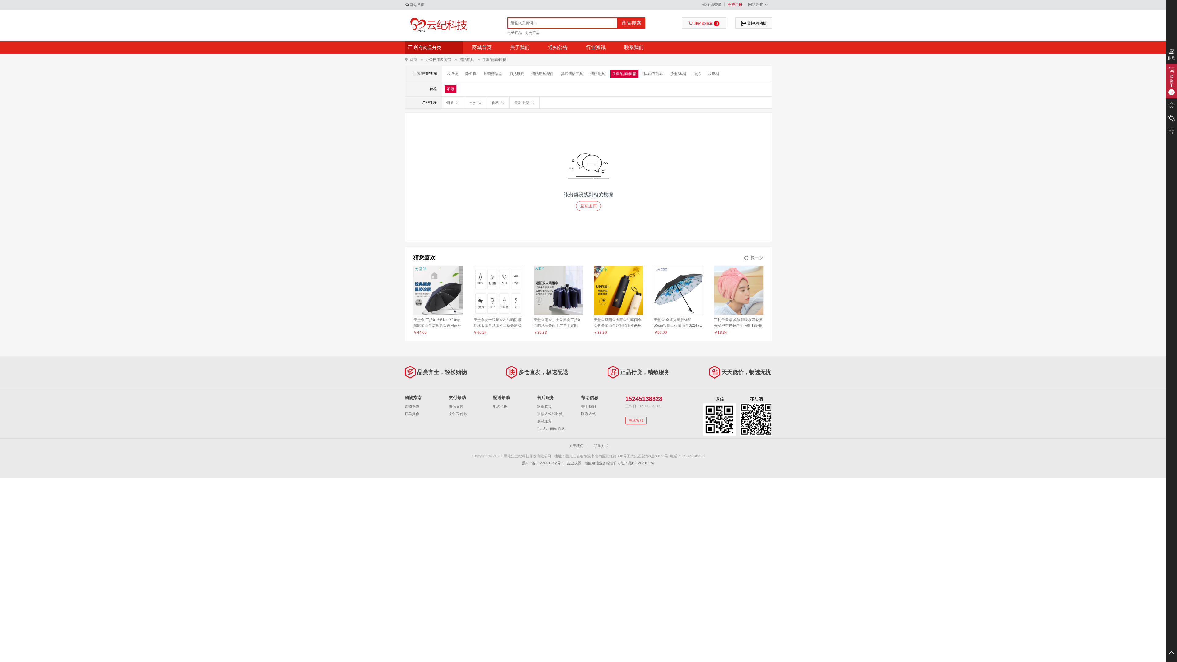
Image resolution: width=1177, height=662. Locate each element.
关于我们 (520, 47)
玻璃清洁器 (493, 74)
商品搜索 (631, 22)
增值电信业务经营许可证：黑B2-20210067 (619, 463)
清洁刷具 (597, 74)
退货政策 (544, 406)
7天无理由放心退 (551, 428)
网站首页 (417, 5)
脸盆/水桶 (678, 74)
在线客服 (636, 420)
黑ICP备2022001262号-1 (543, 463)
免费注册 (735, 4)
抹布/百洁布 (653, 74)
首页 (413, 60)
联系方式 (588, 414)
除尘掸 (470, 74)
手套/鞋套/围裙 (494, 60)
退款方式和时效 (550, 414)
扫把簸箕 (516, 74)
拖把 (697, 74)
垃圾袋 (452, 74)
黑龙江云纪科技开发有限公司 (437, 25)
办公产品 (532, 33)
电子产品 (514, 33)
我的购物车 (706, 23)
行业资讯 (596, 47)
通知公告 (558, 47)
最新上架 (521, 103)
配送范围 (500, 406)
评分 (472, 103)
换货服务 (544, 421)
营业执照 (574, 463)
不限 (450, 89)
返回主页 (588, 206)
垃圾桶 (713, 74)
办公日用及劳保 (438, 60)
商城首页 (482, 47)
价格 (495, 103)
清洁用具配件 (542, 74)
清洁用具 (466, 60)
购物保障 (412, 406)
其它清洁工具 (572, 74)
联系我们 (634, 47)
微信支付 (456, 406)
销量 (450, 103)
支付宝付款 (458, 414)
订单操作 (412, 414)
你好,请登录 (712, 4)
